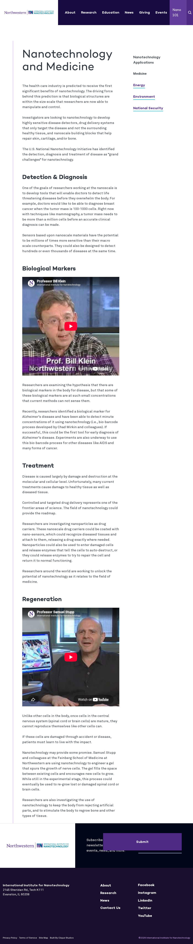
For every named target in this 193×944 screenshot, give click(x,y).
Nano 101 (176, 12)
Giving (144, 12)
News (129, 12)
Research (88, 12)
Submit (142, 842)
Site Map (43, 938)
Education (110, 12)
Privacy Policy (10, 938)
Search (190, 12)
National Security (148, 108)
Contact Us (110, 908)
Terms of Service (28, 938)
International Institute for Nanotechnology (29, 12)
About (70, 12)
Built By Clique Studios (62, 938)
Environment (144, 96)
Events (161, 12)
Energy (139, 85)
